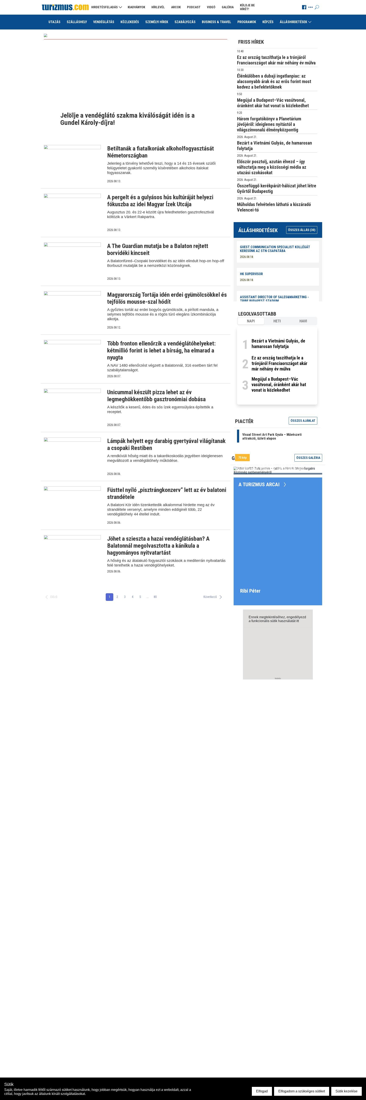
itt (297, 621)
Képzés (267, 22)
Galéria (228, 7)
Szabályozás (185, 22)
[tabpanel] (277, 366)
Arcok (176, 7)
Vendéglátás (103, 22)
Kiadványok (136, 7)
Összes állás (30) (301, 230)
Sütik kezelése (347, 1091)
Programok (246, 22)
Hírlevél (158, 7)
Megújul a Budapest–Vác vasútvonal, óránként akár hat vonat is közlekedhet (279, 384)
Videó (211, 7)
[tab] (251, 321)
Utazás (54, 22)
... (148, 597)
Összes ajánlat (303, 421)
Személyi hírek (156, 22)
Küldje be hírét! (247, 7)
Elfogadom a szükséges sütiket (301, 1091)
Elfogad (262, 1091)
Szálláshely (77, 22)
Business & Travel (216, 22)
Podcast (194, 7)
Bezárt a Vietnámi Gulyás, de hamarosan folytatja (278, 343)
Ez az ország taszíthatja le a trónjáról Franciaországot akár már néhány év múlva (279, 363)
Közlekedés (130, 22)
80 (155, 597)
